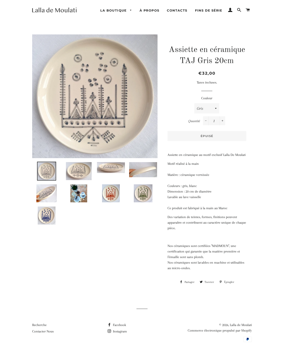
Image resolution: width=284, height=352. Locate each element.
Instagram (119, 331)
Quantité (194, 121)
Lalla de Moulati (241, 325)
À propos (149, 10)
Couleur (206, 98)
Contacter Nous (43, 331)
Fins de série (208, 10)
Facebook (119, 325)
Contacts (177, 10)
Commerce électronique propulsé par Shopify (220, 330)
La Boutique (114, 10)
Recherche (39, 325)
